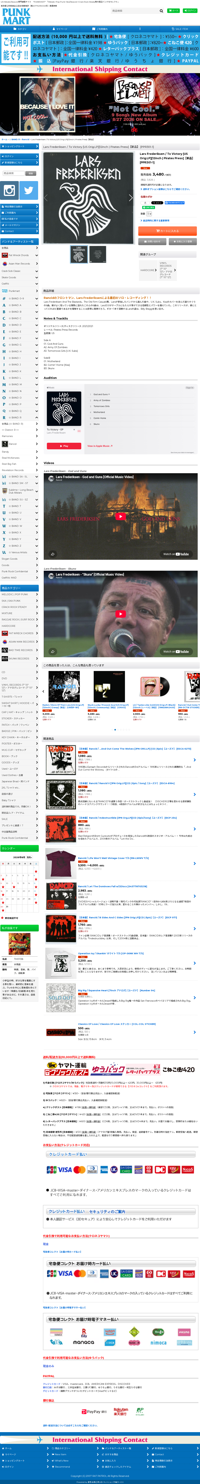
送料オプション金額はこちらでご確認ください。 (167, 189)
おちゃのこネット (95, 1482)
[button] (140, 29)
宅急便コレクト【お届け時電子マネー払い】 (65, 1307)
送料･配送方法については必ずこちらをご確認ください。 (71, 1425)
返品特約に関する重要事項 (156, 220)
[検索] (161, 10)
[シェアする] (145, 203)
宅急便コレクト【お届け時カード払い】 (62, 1251)
